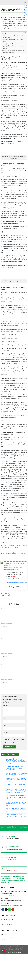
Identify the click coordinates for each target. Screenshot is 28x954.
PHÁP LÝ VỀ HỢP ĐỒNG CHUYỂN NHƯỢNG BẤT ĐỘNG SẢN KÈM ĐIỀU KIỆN (16, 810)
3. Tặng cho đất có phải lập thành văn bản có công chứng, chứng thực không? (14, 43)
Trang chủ (9, 945)
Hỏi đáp (20, 949)
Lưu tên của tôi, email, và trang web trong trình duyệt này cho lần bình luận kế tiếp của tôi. (14, 742)
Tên (4, 718)
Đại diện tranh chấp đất (14, 947)
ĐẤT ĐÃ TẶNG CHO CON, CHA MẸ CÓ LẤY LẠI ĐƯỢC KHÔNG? (15, 785)
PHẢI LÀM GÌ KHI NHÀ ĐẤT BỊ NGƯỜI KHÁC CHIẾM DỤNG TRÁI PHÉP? (16, 774)
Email (4, 725)
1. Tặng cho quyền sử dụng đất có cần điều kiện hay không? (13, 36)
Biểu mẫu (21, 948)
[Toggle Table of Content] (23, 33)
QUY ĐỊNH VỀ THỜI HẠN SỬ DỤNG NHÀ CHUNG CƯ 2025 (14, 686)
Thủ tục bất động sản (6, 594)
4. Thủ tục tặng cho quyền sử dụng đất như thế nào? (13, 47)
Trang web (5, 732)
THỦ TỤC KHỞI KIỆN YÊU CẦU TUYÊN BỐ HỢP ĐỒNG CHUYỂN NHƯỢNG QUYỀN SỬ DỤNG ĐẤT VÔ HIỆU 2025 (16, 761)
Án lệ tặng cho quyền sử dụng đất (12, 659)
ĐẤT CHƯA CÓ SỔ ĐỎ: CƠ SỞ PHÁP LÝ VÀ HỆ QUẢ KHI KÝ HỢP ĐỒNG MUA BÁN (16, 804)
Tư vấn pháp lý (17, 945)
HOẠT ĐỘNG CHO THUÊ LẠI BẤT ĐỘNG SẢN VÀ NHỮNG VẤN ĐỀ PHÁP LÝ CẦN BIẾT (15, 768)
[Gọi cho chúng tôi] (9, 909)
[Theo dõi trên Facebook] (2, 909)
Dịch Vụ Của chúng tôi (10, 948)
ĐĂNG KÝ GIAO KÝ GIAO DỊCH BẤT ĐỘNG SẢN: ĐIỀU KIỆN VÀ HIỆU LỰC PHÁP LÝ (16, 780)
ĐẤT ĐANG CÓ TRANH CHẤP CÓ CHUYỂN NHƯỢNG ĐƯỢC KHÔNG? (16, 815)
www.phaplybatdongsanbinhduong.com (16, 582)
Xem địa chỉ (13, 576)
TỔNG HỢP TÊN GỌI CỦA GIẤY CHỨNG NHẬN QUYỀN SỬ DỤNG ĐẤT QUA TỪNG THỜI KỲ (14, 631)
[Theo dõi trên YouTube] (12, 909)
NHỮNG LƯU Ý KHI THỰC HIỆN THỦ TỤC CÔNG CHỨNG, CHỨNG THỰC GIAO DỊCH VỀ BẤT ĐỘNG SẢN (16, 791)
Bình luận (6, 705)
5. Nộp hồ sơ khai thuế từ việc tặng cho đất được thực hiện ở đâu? (13, 51)
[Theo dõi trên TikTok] (6, 909)
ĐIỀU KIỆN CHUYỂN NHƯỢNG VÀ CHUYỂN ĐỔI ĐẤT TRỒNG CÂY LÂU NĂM (16, 797)
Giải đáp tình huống (11, 949)
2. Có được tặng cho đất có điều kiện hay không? (13, 40)
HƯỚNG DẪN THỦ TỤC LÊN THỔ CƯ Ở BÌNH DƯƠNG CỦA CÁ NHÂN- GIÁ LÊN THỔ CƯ (14, 547)
